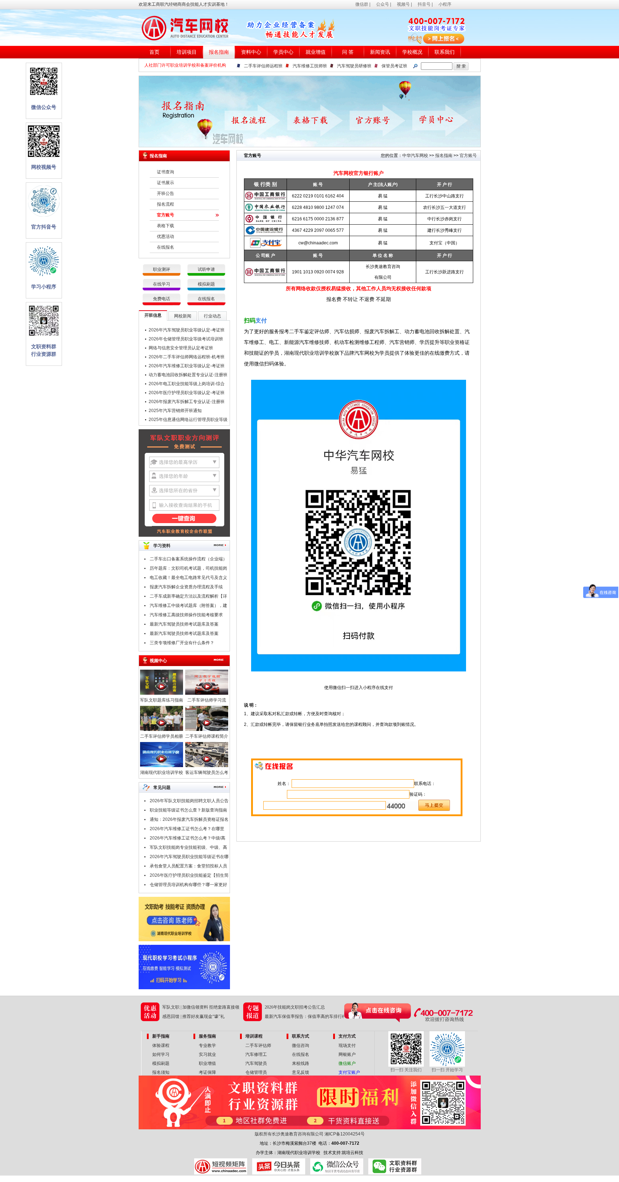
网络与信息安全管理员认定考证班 (181, 347)
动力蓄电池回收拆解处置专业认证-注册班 (188, 374)
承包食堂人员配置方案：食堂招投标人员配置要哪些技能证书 (188, 867)
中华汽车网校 (415, 155)
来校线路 (300, 1063)
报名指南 (219, 52)
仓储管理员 (256, 1072)
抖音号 (424, 4)
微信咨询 (300, 1045)
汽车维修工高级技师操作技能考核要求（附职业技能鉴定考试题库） (186, 615)
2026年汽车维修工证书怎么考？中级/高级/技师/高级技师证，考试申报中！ (187, 839)
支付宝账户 (349, 1072)
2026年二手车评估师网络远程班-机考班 (187, 356)
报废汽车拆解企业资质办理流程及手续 (186, 586)
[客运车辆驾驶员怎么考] (206, 765)
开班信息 (153, 315)
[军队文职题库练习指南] (161, 693)
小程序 (444, 4)
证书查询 (165, 171)
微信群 (361, 4)
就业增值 (316, 52)
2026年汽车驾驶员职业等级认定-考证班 (187, 329)
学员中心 (283, 52)
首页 (154, 52)
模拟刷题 (206, 284)
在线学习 (161, 284)
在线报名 (165, 247)
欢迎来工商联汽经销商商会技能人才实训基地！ (184, 4)
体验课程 (160, 1045)
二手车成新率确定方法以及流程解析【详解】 (188, 597)
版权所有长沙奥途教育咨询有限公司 (289, 1133)
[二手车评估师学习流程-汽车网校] (206, 693)
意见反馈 (300, 1072)
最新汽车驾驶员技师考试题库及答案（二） (184, 625)
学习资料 (162, 545)
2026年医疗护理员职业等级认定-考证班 (187, 392)
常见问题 (162, 787)
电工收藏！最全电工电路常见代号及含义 (188, 577)
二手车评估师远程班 (263, 65)
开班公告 (165, 193)
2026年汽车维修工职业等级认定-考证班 (187, 365)
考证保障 (207, 1072)
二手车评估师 (258, 1045)
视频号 (403, 4)
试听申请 (206, 269)
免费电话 (161, 298)
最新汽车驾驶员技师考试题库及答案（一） (184, 634)
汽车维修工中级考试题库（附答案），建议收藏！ (188, 606)
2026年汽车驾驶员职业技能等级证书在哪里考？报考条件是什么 (189, 857)
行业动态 (212, 316)
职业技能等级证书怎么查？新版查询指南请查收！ (188, 811)
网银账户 (347, 1054)
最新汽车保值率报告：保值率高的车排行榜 (305, 1016)
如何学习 (160, 1054)
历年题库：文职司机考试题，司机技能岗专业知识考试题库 (188, 569)
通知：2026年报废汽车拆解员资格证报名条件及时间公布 (189, 820)
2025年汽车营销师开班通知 (175, 410)
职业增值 (207, 1063)
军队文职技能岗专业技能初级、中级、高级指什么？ (188, 848)
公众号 (382, 4)
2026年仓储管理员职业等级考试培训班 (186, 338)
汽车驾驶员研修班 (354, 65)
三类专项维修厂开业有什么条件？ (182, 642)
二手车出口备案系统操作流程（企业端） (188, 558)
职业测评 (161, 269)
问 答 (348, 52)
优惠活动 (165, 236)
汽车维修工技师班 (310, 65)
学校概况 (412, 52)
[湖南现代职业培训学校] (161, 765)
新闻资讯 (380, 52)
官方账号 (165, 214)
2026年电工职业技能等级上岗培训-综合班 (187, 384)
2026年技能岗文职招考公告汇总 (295, 1007)
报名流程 (165, 204)
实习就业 (207, 1054)
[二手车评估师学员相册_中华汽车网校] (161, 729)
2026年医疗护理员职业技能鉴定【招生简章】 (189, 876)
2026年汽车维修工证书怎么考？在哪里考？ (187, 829)
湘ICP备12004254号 (345, 1133)
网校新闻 (182, 316)
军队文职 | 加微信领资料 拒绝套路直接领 (200, 1007)
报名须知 (160, 1072)
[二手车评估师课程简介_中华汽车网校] (206, 729)
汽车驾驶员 (256, 1063)
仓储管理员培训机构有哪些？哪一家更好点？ (188, 885)
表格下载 (165, 225)
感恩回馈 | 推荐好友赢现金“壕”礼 (193, 1016)
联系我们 (445, 52)
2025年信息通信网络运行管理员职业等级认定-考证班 (188, 420)
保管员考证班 (394, 65)
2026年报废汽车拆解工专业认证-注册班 (187, 401)
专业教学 (207, 1045)
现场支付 (347, 1045)
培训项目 (187, 52)
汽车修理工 (256, 1054)
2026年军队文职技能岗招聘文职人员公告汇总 (189, 801)
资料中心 (251, 52)
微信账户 (347, 1063)
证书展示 (165, 182)
